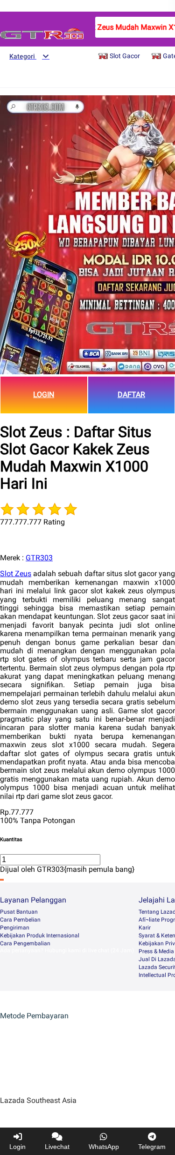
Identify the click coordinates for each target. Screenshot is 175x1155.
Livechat (57, 1146)
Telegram (152, 1146)
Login (17, 1146)
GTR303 (39, 557)
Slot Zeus (15, 573)
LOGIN (43, 394)
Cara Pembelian (20, 919)
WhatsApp (104, 1146)
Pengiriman (14, 927)
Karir (145, 927)
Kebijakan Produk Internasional (39, 935)
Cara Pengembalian (25, 943)
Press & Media (156, 951)
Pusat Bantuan (19, 912)
